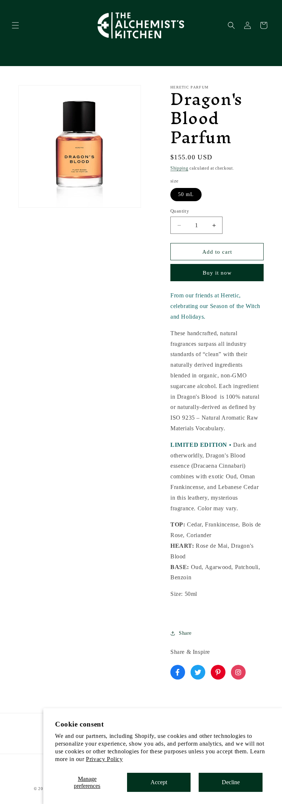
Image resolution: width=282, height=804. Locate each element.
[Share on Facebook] (177, 672)
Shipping (179, 168)
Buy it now (217, 273)
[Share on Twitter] (198, 672)
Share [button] (185, 633)
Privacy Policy (104, 759)
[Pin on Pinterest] (218, 672)
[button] (15, 25)
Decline (231, 782)
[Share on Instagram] (238, 672)
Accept (159, 782)
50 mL (186, 194)
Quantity (179, 211)
